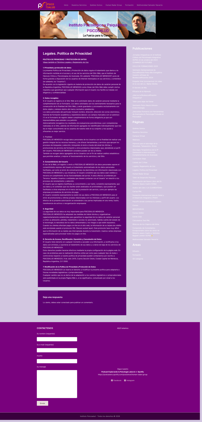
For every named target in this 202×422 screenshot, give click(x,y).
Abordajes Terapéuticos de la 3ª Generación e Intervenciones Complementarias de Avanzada (145, 152)
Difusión (136, 251)
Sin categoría (138, 259)
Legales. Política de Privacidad (145, 170)
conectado (65, 302)
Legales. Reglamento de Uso (144, 166)
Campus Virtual (139, 136)
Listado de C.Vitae (140, 162)
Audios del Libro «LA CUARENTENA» (147, 188)
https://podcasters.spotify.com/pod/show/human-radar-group (122, 374)
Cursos (135, 205)
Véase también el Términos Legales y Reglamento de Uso (66, 62)
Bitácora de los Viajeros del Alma (146, 224)
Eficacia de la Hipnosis (142, 91)
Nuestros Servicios (79, 5)
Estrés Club (137, 217)
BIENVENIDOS (138, 209)
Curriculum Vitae (139, 159)
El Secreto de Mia (140, 88)
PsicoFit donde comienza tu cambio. (147, 201)
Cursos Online (138, 213)
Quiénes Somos (96, 5)
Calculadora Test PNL (141, 220)
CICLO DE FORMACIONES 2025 (145, 66)
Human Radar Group (114, 5)
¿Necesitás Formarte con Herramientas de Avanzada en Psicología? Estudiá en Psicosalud (148, 114)
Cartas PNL (137, 191)
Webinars (136, 140)
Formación (129, 5)
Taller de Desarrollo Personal (144, 178)
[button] (42, 25)
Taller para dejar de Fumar (143, 101)
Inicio (66, 5)
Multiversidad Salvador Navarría (149, 5)
